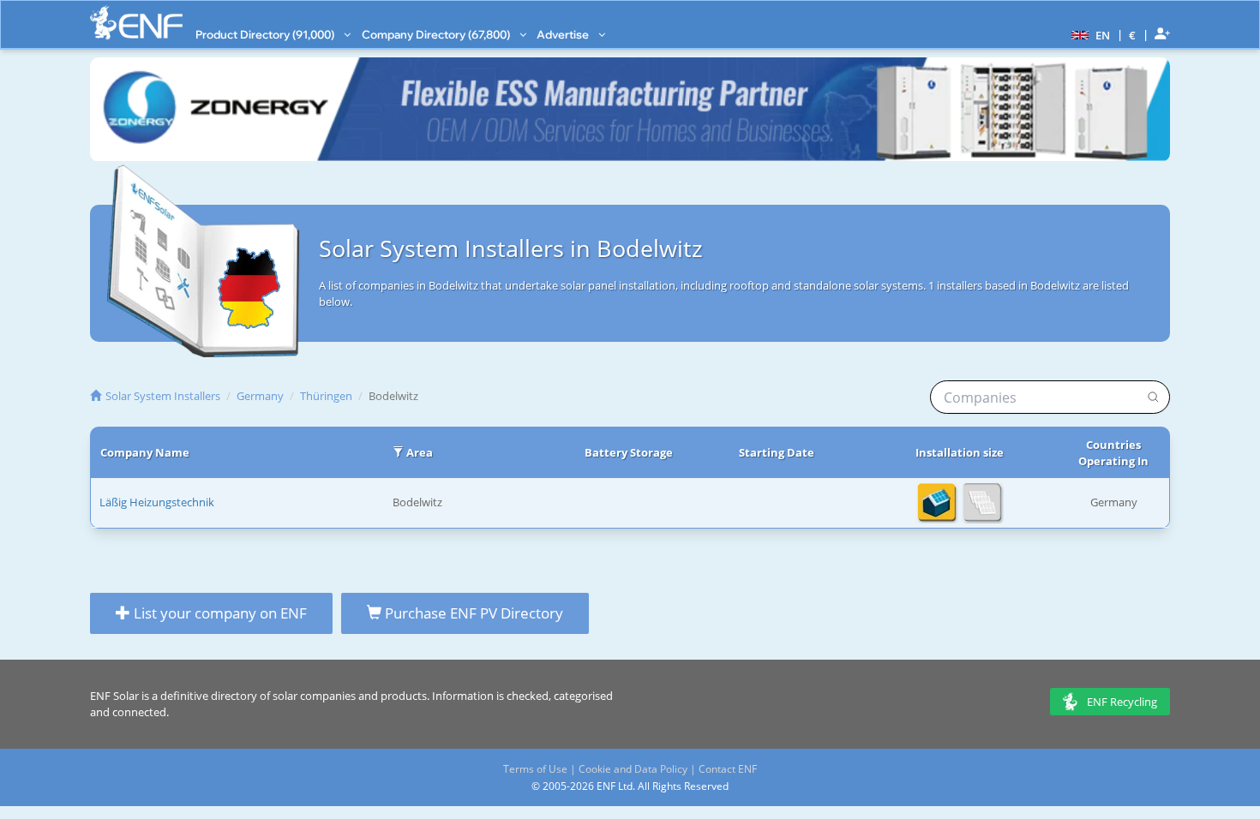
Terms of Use (535, 769)
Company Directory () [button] (437, 34)
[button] (1088, 34)
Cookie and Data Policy (633, 769)
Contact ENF (728, 769)
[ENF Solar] (136, 22)
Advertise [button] (564, 34)
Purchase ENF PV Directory (472, 613)
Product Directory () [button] (266, 34)
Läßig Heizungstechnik (156, 502)
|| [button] (1133, 35)
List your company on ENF (218, 613)
